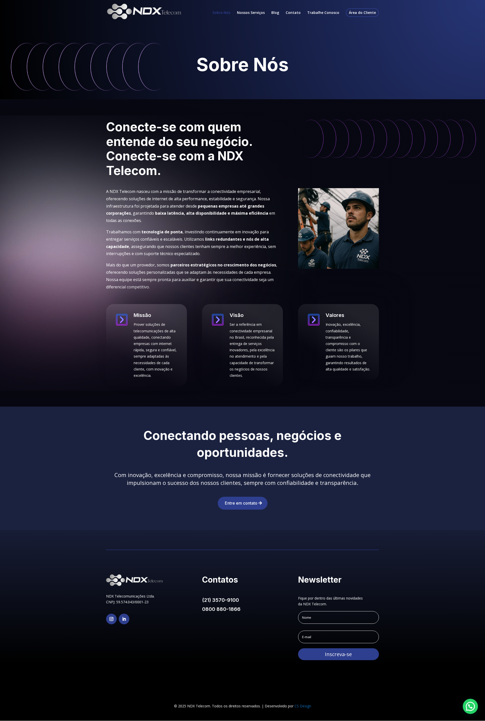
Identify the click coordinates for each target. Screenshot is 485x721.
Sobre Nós (221, 13)
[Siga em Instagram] (111, 619)
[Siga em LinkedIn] (124, 619)
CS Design (303, 706)
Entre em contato (241, 503)
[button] (470, 706)
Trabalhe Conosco (323, 13)
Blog (275, 13)
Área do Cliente (362, 12)
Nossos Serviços (251, 13)
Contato (293, 13)
